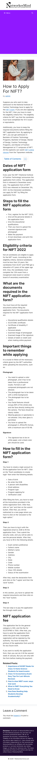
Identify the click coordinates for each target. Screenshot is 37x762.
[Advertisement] (18, 35)
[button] (32, 13)
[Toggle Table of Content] (24, 159)
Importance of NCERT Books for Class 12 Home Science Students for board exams (21, 668)
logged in (17, 716)
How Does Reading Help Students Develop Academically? (18, 693)
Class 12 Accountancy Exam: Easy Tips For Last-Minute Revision (20, 676)
